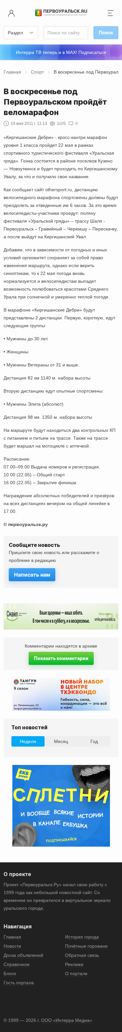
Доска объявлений (23, 955)
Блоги (10, 973)
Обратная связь (82, 955)
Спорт (37, 72)
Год (94, 741)
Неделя (28, 741)
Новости (12, 946)
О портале (76, 973)
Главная (12, 72)
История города (82, 936)
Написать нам (32, 574)
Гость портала (19, 982)
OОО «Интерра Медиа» (66, 1020)
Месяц (61, 741)
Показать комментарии (61, 658)
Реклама (74, 964)
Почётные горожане (86, 946)
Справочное (17, 964)
